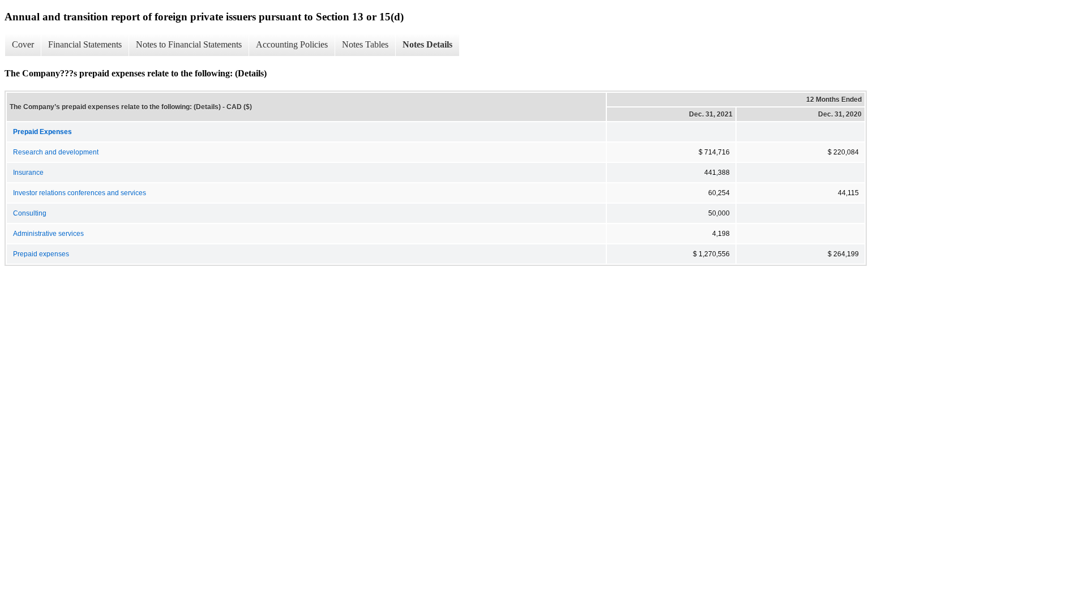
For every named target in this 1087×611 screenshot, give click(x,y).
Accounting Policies (292, 44)
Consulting (29, 213)
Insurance (28, 172)
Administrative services (48, 233)
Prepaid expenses (41, 254)
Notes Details (427, 44)
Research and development (56, 152)
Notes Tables (365, 44)
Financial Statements (85, 44)
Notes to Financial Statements (189, 44)
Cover (23, 44)
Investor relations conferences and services (79, 193)
